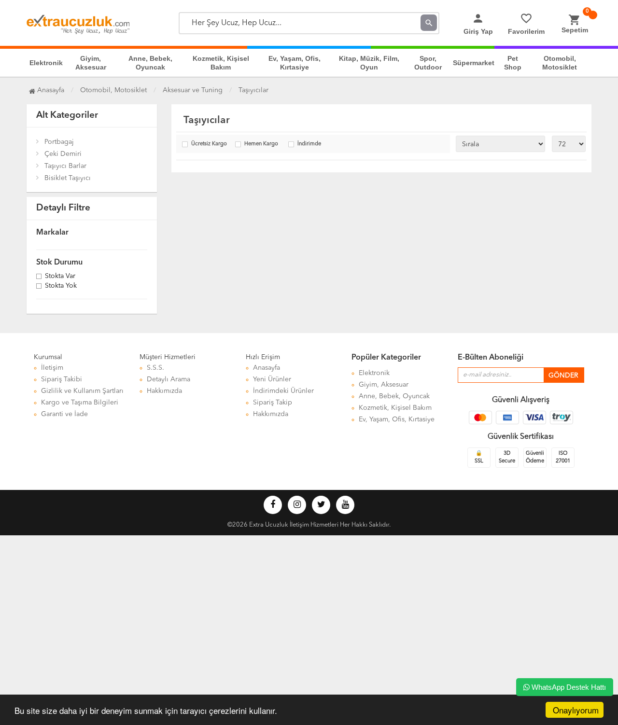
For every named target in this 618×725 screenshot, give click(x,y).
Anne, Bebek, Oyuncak (150, 63)
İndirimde (309, 144)
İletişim (52, 367)
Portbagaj (59, 142)
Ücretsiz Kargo (209, 144)
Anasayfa (49, 90)
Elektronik (46, 63)
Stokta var (60, 276)
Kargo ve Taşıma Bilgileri (79, 402)
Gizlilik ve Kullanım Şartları (82, 391)
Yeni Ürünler (272, 379)
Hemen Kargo (261, 144)
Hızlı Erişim (263, 357)
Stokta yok (61, 286)
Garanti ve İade (64, 414)
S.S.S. (155, 367)
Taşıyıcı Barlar (65, 166)
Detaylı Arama (168, 379)
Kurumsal (48, 357)
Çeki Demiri (63, 154)
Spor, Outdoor (428, 63)
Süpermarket (473, 63)
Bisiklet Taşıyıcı (67, 178)
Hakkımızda (164, 391)
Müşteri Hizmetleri (168, 357)
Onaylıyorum (576, 710)
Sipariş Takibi (61, 379)
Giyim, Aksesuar (90, 63)
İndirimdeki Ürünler (283, 391)
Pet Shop (512, 63)
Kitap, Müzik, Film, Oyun (369, 63)
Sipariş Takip (272, 402)
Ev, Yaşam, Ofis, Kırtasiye (294, 63)
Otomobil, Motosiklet (559, 63)
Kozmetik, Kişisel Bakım (221, 63)
